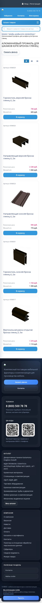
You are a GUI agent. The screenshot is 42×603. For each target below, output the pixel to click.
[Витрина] (26, 61)
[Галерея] (32, 61)
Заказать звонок (21, 382)
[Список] (37, 61)
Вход (26, 4)
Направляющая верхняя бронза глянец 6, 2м (18, 157)
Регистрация (35, 4)
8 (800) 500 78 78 (33, 11)
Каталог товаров (9, 22)
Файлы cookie (10, 576)
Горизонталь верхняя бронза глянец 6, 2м (17, 99)
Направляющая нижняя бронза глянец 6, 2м (18, 215)
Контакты (21, 388)
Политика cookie (8, 594)
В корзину (20, 117)
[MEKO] (17, 365)
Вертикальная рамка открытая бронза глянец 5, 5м (18, 331)
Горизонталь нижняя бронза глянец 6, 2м (17, 273)
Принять (21, 598)
